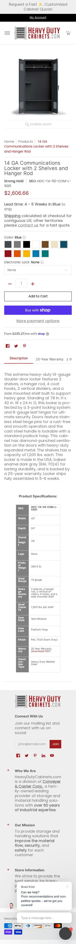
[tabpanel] (38, 425)
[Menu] (7, 33)
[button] (68, 33)
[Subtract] (10, 284)
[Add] (32, 284)
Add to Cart (38, 296)
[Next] (67, 359)
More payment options (38, 321)
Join (55, 744)
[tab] (18, 360)
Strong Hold (13, 181)
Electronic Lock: (23, 262)
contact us (28, 225)
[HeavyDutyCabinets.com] (37, 33)
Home (9, 141)
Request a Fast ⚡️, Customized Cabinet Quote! (38, 7)
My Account (38, 18)
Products (25, 141)
